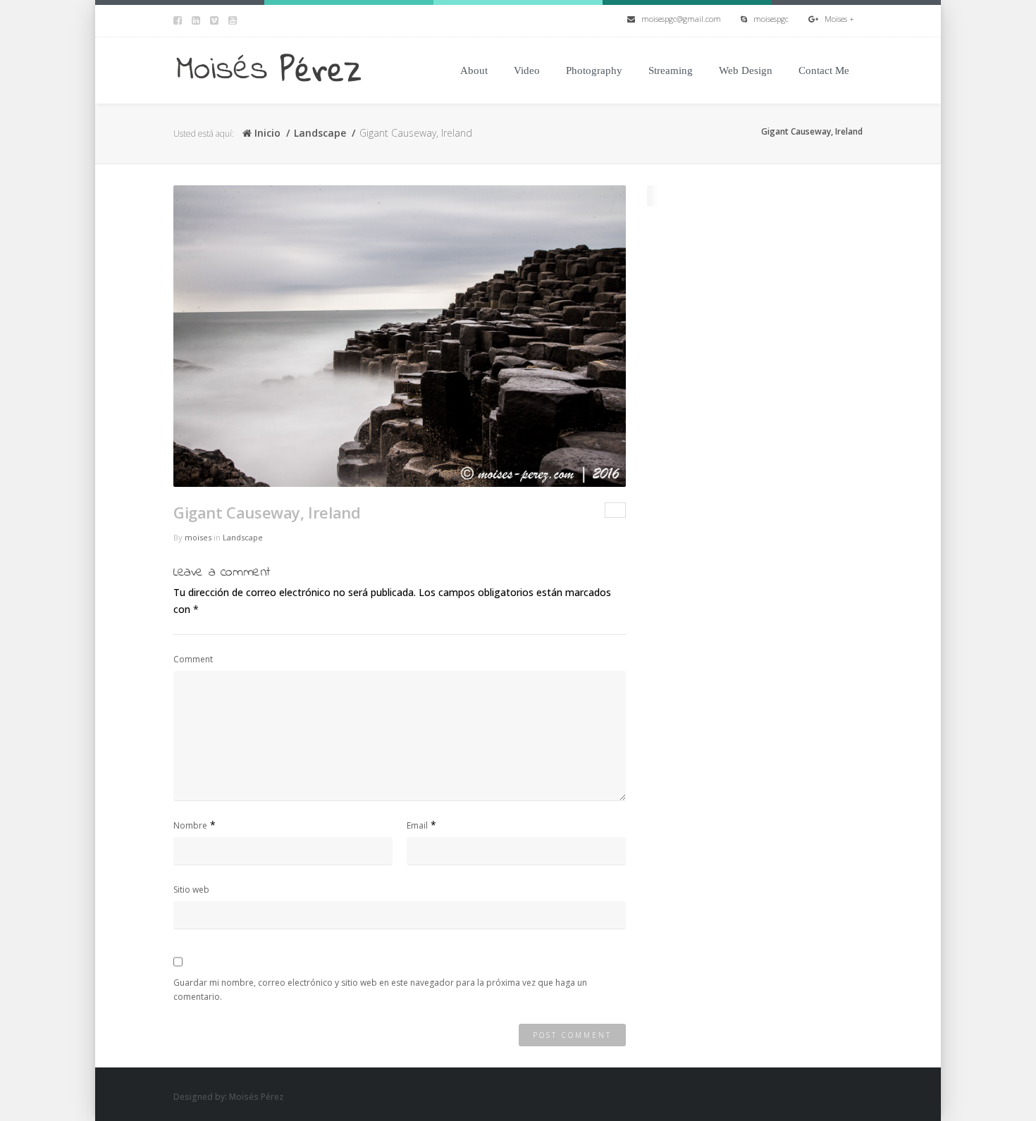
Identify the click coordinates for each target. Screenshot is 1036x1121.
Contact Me (823, 70)
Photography (594, 70)
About (474, 70)
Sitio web (191, 890)
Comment (193, 659)
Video (527, 70)
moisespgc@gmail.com (678, 18)
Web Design (745, 70)
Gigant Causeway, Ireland (266, 512)
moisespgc (768, 18)
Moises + (836, 18)
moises (198, 537)
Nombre (190, 825)
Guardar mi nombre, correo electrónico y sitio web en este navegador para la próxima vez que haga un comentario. (380, 990)
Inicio (266, 133)
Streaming (670, 70)
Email (417, 825)
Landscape (320, 133)
